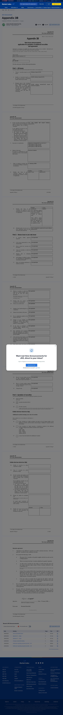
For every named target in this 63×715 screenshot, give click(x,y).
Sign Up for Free (31, 365)
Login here (37, 367)
